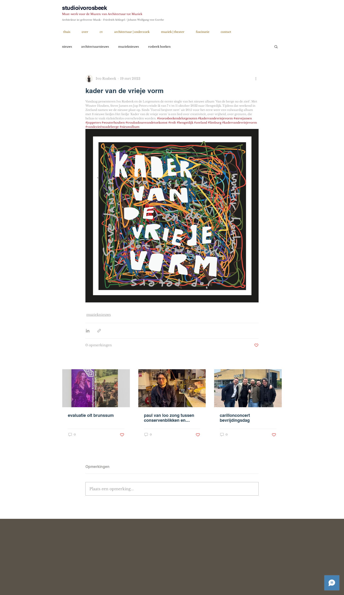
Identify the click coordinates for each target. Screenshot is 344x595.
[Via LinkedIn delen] (87, 330)
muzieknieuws (128, 46)
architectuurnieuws (95, 46)
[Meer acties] (256, 78)
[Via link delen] (99, 330)
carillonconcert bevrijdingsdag (235, 418)
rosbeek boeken (159, 46)
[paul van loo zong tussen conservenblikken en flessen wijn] (172, 388)
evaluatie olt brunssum (91, 415)
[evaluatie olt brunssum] (96, 388)
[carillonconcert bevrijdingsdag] (248, 388)
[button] (276, 46)
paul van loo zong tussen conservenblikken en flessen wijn (169, 418)
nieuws (67, 46)
